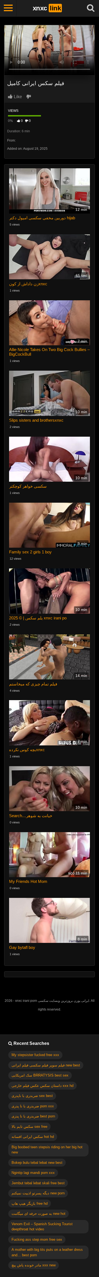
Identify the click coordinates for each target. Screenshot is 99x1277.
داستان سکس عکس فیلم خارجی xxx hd (42, 1086)
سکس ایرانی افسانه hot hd (33, 1137)
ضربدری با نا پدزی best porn (33, 1116)
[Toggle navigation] (8, 8)
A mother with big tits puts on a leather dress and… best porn (47, 1252)
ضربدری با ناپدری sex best (32, 1096)
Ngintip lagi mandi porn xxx (33, 1173)
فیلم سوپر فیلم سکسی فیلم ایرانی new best (46, 1065)
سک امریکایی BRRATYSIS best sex (40, 1075)
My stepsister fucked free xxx (35, 1055)
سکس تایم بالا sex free (29, 1127)
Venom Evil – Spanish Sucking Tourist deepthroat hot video (42, 1226)
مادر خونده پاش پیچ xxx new (34, 1265)
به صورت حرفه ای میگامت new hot (38, 1214)
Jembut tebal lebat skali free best (38, 1183)
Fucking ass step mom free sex (37, 1239)
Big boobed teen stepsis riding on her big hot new (47, 1150)
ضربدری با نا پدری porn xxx (33, 1106)
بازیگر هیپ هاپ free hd (30, 1203)
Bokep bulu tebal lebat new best (37, 1163)
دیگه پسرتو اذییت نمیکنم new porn (38, 1193)
